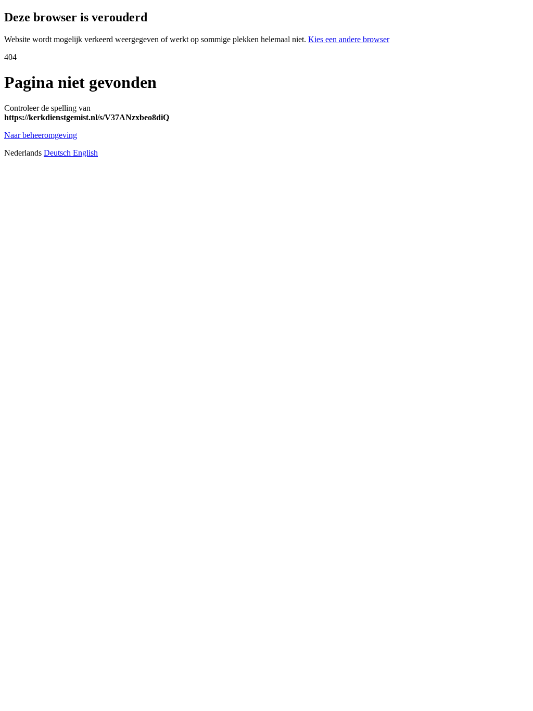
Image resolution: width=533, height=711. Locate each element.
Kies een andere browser (348, 39)
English (85, 152)
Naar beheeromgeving (40, 135)
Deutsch (58, 152)
